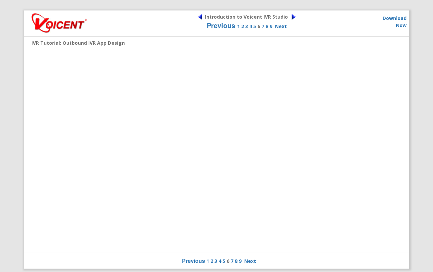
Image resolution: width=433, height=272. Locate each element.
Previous (221, 25)
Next (281, 26)
